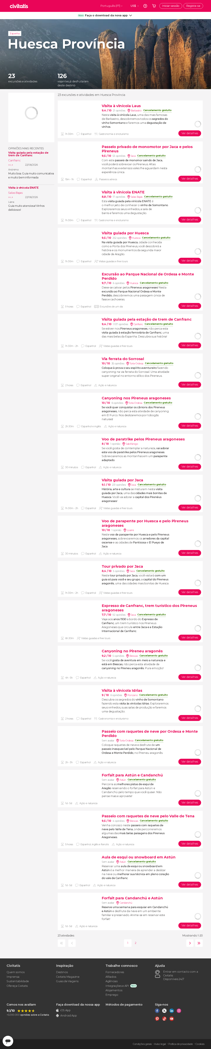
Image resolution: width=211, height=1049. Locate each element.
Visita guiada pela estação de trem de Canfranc (28, 154)
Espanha (15, 33)
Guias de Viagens (67, 981)
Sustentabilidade (18, 981)
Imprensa (13, 976)
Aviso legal (160, 1044)
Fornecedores (115, 972)
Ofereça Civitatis (17, 985)
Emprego (112, 994)
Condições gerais (142, 1044)
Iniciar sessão (170, 5)
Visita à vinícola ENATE (23, 187)
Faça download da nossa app (78, 1004)
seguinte (189, 943)
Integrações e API (117, 985)
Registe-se (193, 5)
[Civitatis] (19, 6)
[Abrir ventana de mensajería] (8, 1041)
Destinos (62, 972)
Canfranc (14, 160)
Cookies (199, 1044)
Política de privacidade (180, 1044)
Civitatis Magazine (67, 976)
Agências (111, 981)
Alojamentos (114, 990)
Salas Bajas (15, 192)
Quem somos (16, 972)
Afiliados (111, 976)
